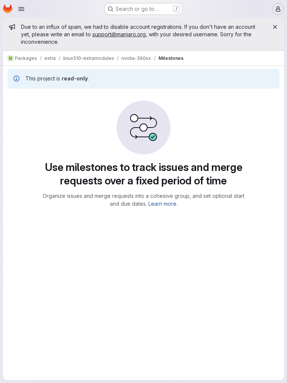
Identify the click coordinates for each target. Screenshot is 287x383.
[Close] (275, 26)
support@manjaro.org (119, 34)
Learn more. (163, 203)
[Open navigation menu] (21, 9)
